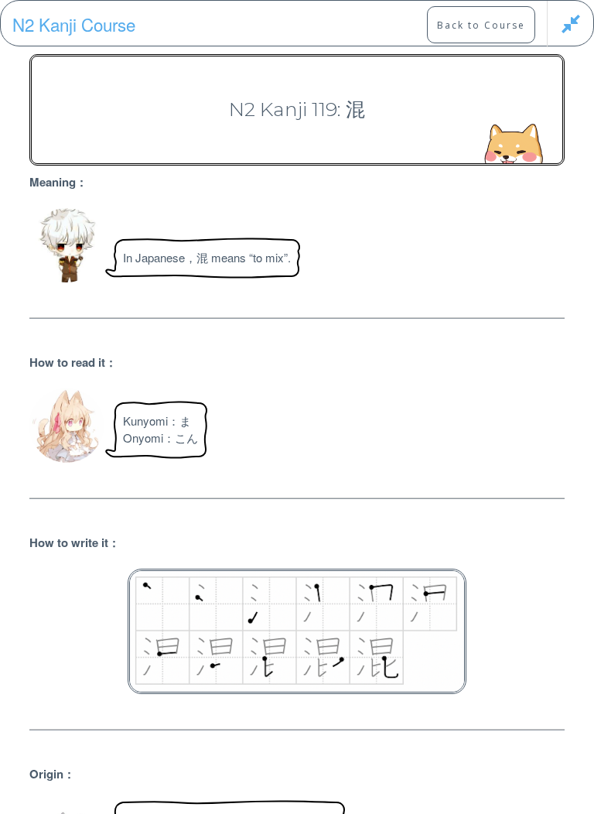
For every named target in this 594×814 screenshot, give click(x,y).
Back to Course (481, 25)
